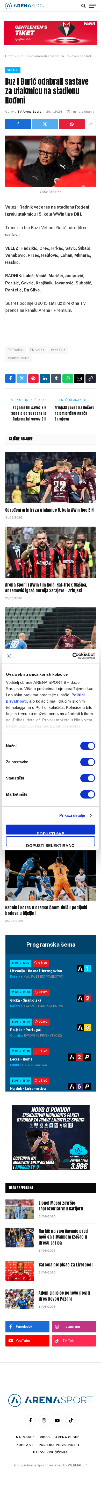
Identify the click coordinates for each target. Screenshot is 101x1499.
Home (9, 56)
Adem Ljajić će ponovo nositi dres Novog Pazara (64, 1296)
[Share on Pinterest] (72, 124)
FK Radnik (16, 350)
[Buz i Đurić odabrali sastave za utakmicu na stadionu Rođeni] (50, 161)
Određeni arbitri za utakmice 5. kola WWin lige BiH (49, 510)
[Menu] (92, 5)
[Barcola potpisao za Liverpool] (19, 1271)
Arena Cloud (67, 1437)
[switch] (87, 762)
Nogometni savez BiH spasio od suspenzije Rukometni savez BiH (29, 413)
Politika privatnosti (59, 1445)
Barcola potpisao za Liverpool (65, 1265)
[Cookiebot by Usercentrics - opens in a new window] (72, 656)
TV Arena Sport (29, 111)
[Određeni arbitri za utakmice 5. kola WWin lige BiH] (50, 477)
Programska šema (50, 944)
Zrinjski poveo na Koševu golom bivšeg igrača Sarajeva (74, 413)
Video (45, 1437)
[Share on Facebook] (18, 124)
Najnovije (25, 1437)
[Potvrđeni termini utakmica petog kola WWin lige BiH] (50, 633)
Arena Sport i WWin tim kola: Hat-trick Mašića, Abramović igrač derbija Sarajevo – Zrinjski (46, 588)
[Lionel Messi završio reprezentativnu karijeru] (19, 1209)
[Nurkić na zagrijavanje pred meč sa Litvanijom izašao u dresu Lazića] (19, 1237)
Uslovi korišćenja (50, 1452)
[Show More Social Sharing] (91, 124)
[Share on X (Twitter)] (45, 124)
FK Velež (37, 350)
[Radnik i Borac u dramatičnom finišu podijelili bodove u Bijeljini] (50, 875)
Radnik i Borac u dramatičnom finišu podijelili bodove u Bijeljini (46, 910)
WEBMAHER (77, 1465)
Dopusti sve (50, 833)
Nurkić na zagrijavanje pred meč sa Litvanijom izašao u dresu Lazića (63, 1237)
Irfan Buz (58, 350)
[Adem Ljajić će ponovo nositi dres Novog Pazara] (19, 1299)
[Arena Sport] (26, 6)
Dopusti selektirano (50, 844)
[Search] (83, 5)
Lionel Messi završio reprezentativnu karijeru (61, 1206)
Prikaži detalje (72, 815)
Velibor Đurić (18, 358)
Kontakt (25, 1445)
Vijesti (12, 69)
